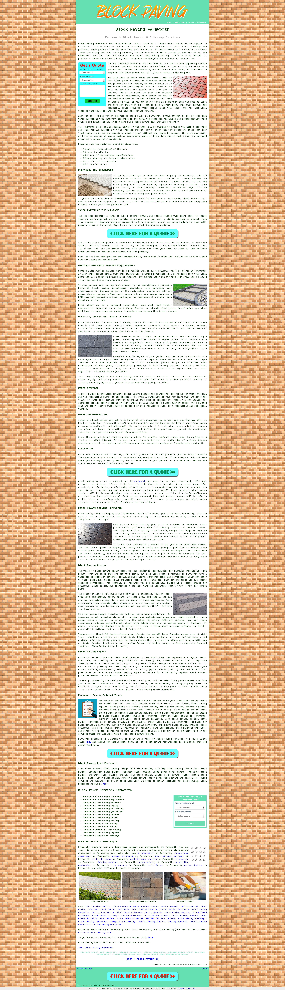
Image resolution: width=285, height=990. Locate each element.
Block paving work (89, 481)
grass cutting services (169, 856)
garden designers (102, 859)
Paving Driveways (131, 915)
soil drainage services (143, 859)
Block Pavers (107, 918)
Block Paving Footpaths (107, 924)
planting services (107, 862)
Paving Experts (150, 906)
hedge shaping (147, 862)
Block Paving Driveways (192, 918)
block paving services (112, 713)
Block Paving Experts (157, 915)
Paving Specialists (103, 912)
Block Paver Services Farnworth (105, 790)
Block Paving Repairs (144, 909)
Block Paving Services (178, 912)
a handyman (182, 859)
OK (194, 988)
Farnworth (139, 481)
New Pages (88, 968)
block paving (175, 44)
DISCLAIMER (201, 23)
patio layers (155, 865)
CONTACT (191, 23)
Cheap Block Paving (122, 921)
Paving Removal (169, 906)
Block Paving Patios (152, 921)
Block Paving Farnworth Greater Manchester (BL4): (109, 44)
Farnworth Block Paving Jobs (94, 932)
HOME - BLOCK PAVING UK (142, 959)
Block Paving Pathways (126, 906)
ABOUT (183, 23)
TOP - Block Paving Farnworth (95, 948)
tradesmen (133, 868)
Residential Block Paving (161, 918)
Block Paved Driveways (129, 912)
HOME (169, 23)
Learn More (184, 988)
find (87, 769)
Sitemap (80, 968)
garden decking (193, 865)
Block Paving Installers (114, 909)
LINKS (175, 23)
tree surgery (119, 865)
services (178, 739)
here (105, 784)
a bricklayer (146, 853)
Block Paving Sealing (98, 906)
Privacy (205, 968)
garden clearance (122, 856)
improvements (152, 847)
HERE (88, 742)
